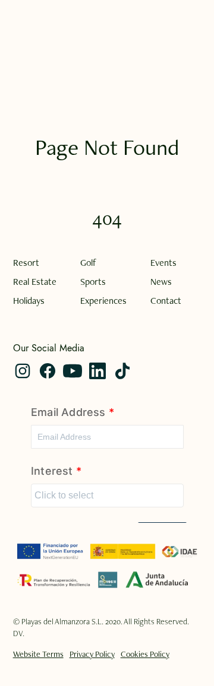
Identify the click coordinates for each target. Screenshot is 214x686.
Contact (165, 301)
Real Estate (34, 282)
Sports (93, 282)
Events (163, 263)
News (161, 282)
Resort (26, 263)
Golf (88, 263)
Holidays (29, 301)
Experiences (103, 301)
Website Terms (38, 654)
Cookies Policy (145, 654)
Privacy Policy (92, 654)
